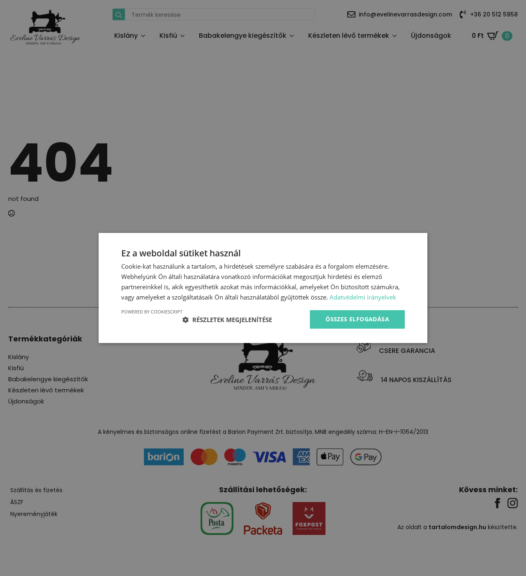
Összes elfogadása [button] (357, 319)
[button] (227, 319)
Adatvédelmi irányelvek (363, 297)
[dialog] (263, 288)
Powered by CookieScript (151, 312)
